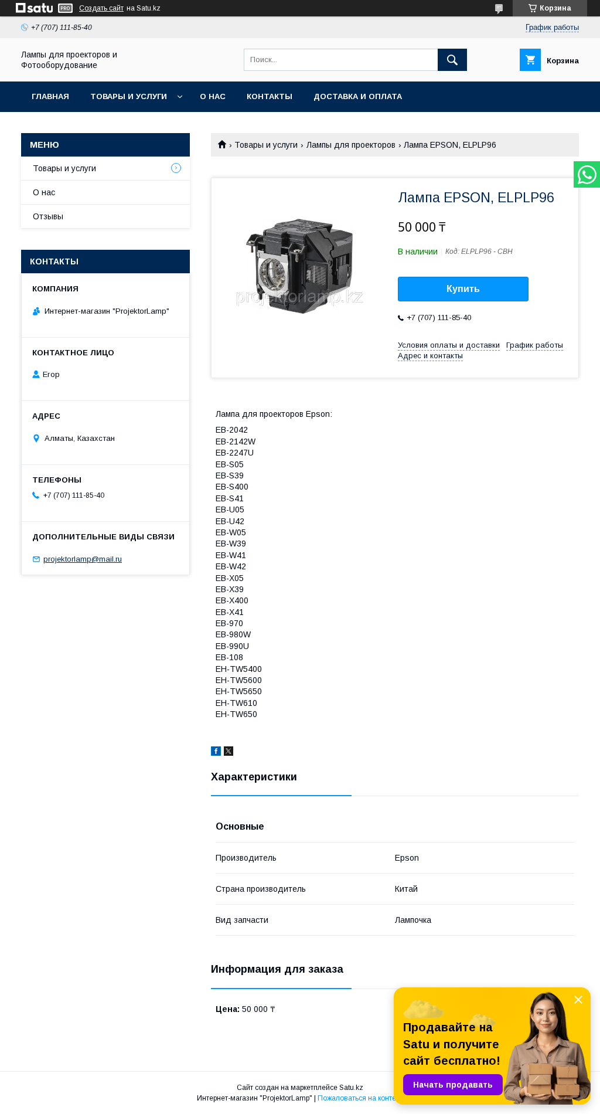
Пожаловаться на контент (360, 1098)
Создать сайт (101, 8)
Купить (463, 289)
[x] (228, 753)
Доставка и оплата (357, 96)
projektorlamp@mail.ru (82, 559)
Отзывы (48, 216)
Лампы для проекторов (351, 145)
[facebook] (216, 753)
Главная (50, 96)
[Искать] (452, 60)
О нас (213, 96)
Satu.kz (351, 1088)
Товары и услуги (128, 96)
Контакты (269, 96)
